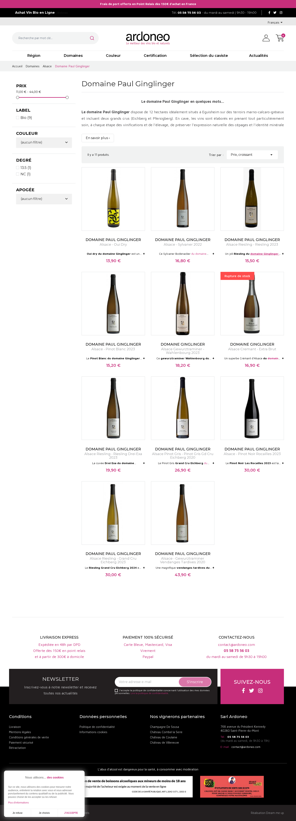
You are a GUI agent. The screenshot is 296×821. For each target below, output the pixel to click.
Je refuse (17, 813)
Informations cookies (93, 732)
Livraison (15, 727)
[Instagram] (281, 13)
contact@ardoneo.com (245, 746)
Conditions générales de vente (29, 737)
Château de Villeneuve (164, 742)
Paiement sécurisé (21, 742)
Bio (26, 118)
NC (26, 174)
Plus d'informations (18, 802)
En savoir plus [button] (97, 138)
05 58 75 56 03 (238, 736)
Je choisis (44, 813)
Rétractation (17, 747)
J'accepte (71, 813)
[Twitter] (274, 13)
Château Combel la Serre (166, 732)
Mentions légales (20, 732)
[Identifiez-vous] (266, 37)
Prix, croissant (252, 154)
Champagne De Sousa (164, 727)
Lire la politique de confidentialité (149, 693)
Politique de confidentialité (97, 727)
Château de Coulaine (163, 737)
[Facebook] (269, 13)
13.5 (26, 168)
